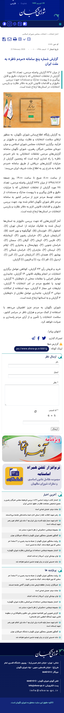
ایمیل (56, 372)
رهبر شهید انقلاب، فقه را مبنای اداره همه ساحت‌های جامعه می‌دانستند (32, 514)
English (24, 3)
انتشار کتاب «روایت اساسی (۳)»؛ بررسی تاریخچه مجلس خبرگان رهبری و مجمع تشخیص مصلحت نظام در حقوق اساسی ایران (32, 502)
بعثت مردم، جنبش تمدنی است (46, 509)
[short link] (31, 349)
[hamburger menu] (60, 24)
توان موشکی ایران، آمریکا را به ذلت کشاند (42, 556)
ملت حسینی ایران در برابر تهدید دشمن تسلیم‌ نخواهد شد (37, 561)
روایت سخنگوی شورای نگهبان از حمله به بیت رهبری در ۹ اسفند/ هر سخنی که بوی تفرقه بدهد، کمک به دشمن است (34, 543)
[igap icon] (24, 24)
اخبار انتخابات (53, 34)
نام (57, 362)
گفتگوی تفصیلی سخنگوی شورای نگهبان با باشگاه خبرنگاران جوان (34, 535)
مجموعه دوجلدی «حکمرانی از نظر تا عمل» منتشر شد (38, 529)
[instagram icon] (9, 24)
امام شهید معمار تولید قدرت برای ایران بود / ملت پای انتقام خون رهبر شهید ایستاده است (34, 522)
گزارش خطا (52, 344)
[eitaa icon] (19, 24)
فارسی (13, 3)
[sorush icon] (4, 24)
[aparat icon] (14, 24)
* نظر (55, 382)
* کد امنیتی (53, 410)
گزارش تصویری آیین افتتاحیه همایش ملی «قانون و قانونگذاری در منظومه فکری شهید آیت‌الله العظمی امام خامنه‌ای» (33, 615)
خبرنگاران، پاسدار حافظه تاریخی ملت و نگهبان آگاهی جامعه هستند (33, 584)
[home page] (44, 10)
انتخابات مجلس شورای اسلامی (34, 34)
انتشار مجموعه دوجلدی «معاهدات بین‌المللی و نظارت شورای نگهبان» (32, 550)
